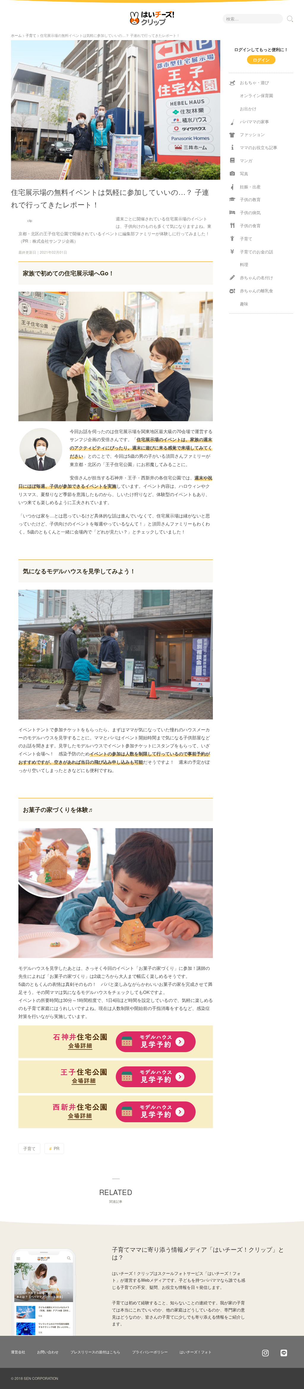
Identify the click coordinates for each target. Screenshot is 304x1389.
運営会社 (18, 1351)
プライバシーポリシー (150, 1351)
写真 (244, 173)
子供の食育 (250, 225)
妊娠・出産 (250, 187)
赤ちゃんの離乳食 (256, 290)
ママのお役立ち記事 (258, 147)
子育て (31, 35)
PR (56, 1148)
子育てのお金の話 (256, 252)
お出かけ (248, 108)
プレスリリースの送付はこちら (95, 1351)
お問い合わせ (47, 1351)
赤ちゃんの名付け (256, 277)
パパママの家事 (254, 121)
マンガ (246, 160)
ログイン (261, 60)
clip (29, 220)
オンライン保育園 (256, 95)
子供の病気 (250, 212)
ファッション (252, 134)
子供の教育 (250, 199)
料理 (244, 264)
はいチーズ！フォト (196, 1351)
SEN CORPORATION (41, 1378)
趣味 (244, 304)
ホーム (16, 35)
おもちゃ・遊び (254, 82)
